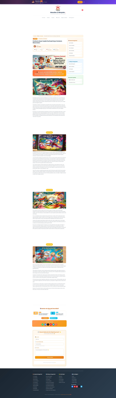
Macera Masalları (35, 385)
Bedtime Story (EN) (62, 382)
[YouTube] (75, 386)
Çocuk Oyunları (61, 379)
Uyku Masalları (35, 377)
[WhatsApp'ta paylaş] (43, 324)
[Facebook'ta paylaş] (45, 324)
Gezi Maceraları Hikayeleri (50, 385)
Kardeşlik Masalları (36, 390)
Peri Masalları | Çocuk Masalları (42, 38)
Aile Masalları (35, 388)
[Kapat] (84, 2)
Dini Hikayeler (48, 379)
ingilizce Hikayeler (48, 377)
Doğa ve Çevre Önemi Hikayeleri (51, 390)
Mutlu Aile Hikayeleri (49, 376)
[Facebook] (72, 386)
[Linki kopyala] (56, 324)
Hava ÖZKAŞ (39, 46)
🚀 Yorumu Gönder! (49, 357)
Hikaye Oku (60, 377)
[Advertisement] (58, 28)
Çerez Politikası (74, 379)
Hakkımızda (73, 377)
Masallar (48, 17)
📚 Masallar (35, 38)
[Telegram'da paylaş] (53, 324)
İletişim (72, 376)
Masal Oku (60, 376)
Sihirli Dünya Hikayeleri (49, 388)
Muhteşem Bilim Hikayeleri (50, 382)
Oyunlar (58, 17)
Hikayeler (53, 17)
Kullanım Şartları (74, 382)
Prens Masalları (35, 382)
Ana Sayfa (43, 17)
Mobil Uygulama (71, 17)
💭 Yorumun (37, 347)
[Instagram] (77, 386)
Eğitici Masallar (35, 379)
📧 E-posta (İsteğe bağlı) (39, 341)
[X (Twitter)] (79, 386)
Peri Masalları (35, 376)
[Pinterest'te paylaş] (51, 324)
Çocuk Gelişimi (64, 17)
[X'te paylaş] (48, 324)
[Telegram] (81, 386)
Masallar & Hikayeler (58, 12)
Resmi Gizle (49, 132)
